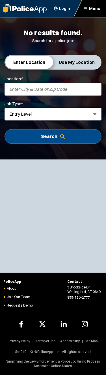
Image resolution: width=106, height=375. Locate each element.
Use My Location (77, 62)
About (11, 288)
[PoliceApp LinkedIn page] (63, 324)
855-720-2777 (78, 297)
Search (49, 136)
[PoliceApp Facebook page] (21, 324)
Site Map (91, 341)
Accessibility (70, 341)
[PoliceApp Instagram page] (84, 324)
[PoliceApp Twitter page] (42, 324)
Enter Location (29, 62)
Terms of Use (45, 341)
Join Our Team (18, 297)
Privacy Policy (19, 341)
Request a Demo (20, 305)
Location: (14, 78)
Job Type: (14, 103)
